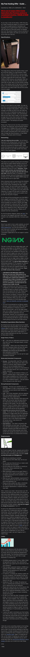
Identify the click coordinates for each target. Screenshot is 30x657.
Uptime (3, 328)
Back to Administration (6, 0)
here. (24, 213)
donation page (10, 634)
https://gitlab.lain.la (6, 227)
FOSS (20, 525)
